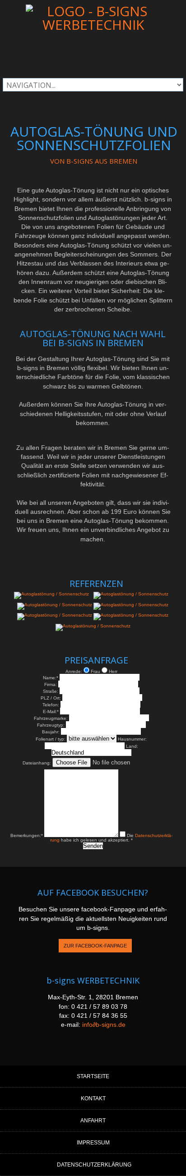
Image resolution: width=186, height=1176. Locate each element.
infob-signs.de (104, 1024)
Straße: (50, 691)
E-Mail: (51, 711)
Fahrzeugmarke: (51, 718)
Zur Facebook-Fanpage (95, 945)
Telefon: (50, 704)
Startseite (93, 1076)
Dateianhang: (37, 762)
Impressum (93, 1142)
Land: (132, 746)
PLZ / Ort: (51, 698)
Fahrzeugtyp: (51, 725)
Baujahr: (51, 731)
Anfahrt (93, 1120)
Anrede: (73, 671)
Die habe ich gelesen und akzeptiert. (111, 837)
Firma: (50, 684)
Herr (112, 671)
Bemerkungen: (26, 835)
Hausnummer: (132, 739)
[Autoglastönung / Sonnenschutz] (51, 593)
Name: (50, 677)
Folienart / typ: (50, 739)
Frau (95, 671)
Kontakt (93, 1098)
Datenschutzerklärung (94, 1165)
